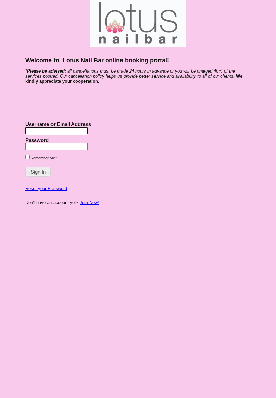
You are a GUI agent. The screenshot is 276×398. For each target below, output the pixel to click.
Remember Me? (43, 158)
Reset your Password (46, 188)
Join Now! (89, 202)
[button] (38, 172)
